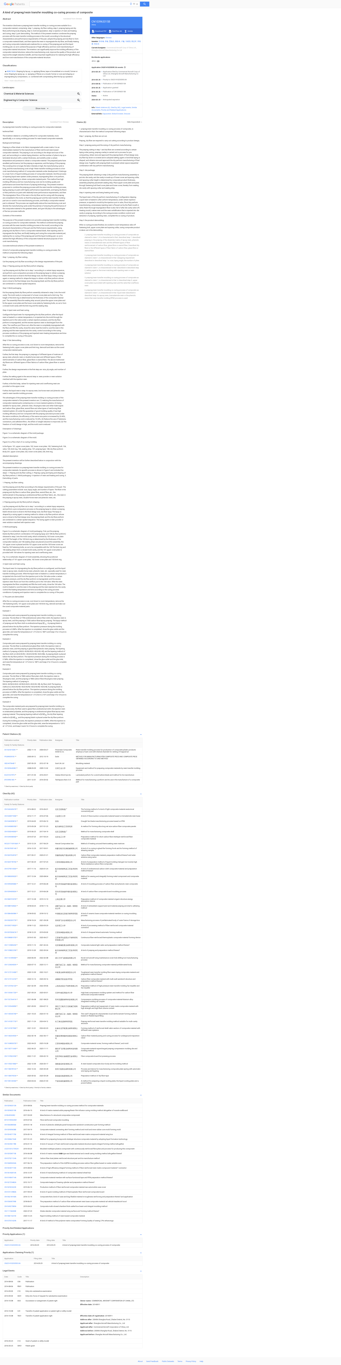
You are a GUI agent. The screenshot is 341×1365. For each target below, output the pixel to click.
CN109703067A (10, 932)
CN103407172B (10, 1168)
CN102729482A (10, 1182)
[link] (42, 74)
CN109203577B (10, 920)
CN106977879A (10, 862)
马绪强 (128, 41)
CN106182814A (10, 1173)
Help (201, 1361)
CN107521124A (10, 1158)
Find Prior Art (117, 31)
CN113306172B (10, 993)
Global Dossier (117, 114)
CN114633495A (10, 1036)
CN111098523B (10, 945)
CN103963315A (10, 1106)
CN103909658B (10, 1130)
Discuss (127, 114)
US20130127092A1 (11, 1149)
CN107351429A (10, 1221)
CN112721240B (10, 972)
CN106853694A (10, 1163)
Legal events (126, 107)
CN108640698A (10, 913)
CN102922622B (10, 1187)
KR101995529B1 (10, 1120)
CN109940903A (10, 892)
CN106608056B (10, 1125)
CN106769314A (10, 848)
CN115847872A (10, 1069)
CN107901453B (10, 869)
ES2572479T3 (9, 775)
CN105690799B (10, 1201)
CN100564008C (10, 768)
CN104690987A (10, 821)
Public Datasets (168, 1361)
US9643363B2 (9, 1115)
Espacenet (107, 114)
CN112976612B (10, 986)
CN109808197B (10, 937)
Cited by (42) (115, 107)
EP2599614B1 (9, 780)
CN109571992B (10, 925)
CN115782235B (10, 1056)
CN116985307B (10, 1043)
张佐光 (96, 44)
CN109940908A (10, 884)
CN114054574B (10, 1014)
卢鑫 (123, 41)
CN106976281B (10, 855)
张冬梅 (101, 41)
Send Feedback (152, 1361)
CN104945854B (10, 837)
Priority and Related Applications (113, 110)
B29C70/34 (11, 71)
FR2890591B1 (9, 757)
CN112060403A (10, 965)
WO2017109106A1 (11, 844)
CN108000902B (10, 876)
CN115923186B (10, 1064)
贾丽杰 (111, 41)
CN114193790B (10, 1028)
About (140, 1361)
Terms (180, 1361)
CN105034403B (10, 832)
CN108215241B (10, 1216)
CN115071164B (10, 1049)
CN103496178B (10, 1144)
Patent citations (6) (103, 107)
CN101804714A (10, 1178)
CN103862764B (10, 1139)
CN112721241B (10, 979)
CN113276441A (10, 999)
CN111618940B (10, 958)
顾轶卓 (117, 41)
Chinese (108, 38)
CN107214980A (10, 1192)
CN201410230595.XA (12, 1245)
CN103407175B (10, 1134)
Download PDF (101, 31)
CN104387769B (10, 816)
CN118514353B (10, 1081)
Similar (130, 31)
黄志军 (134, 41)
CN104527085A (10, 1206)
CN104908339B (10, 826)
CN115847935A (10, 1076)
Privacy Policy (191, 1361)
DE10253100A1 (10, 750)
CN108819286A (10, 906)
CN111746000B (10, 1211)
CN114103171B (10, 1021)
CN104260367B (10, 809)
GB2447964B (9, 763)
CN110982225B (10, 950)
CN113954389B (10, 1006)
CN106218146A (10, 1197)
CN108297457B (10, 899)
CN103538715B (10, 1154)
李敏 (106, 41)
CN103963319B (10, 1110)
